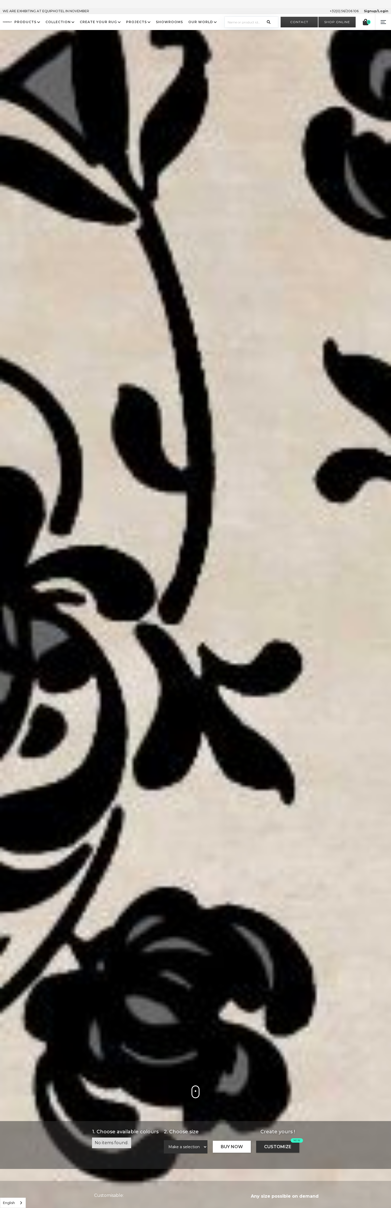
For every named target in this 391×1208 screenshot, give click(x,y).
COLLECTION (58, 22)
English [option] (9, 1203)
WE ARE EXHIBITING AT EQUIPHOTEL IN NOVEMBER (46, 11)
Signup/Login (376, 11)
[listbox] (13, 1203)
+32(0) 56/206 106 (344, 11)
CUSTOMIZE (277, 1146)
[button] (383, 22)
